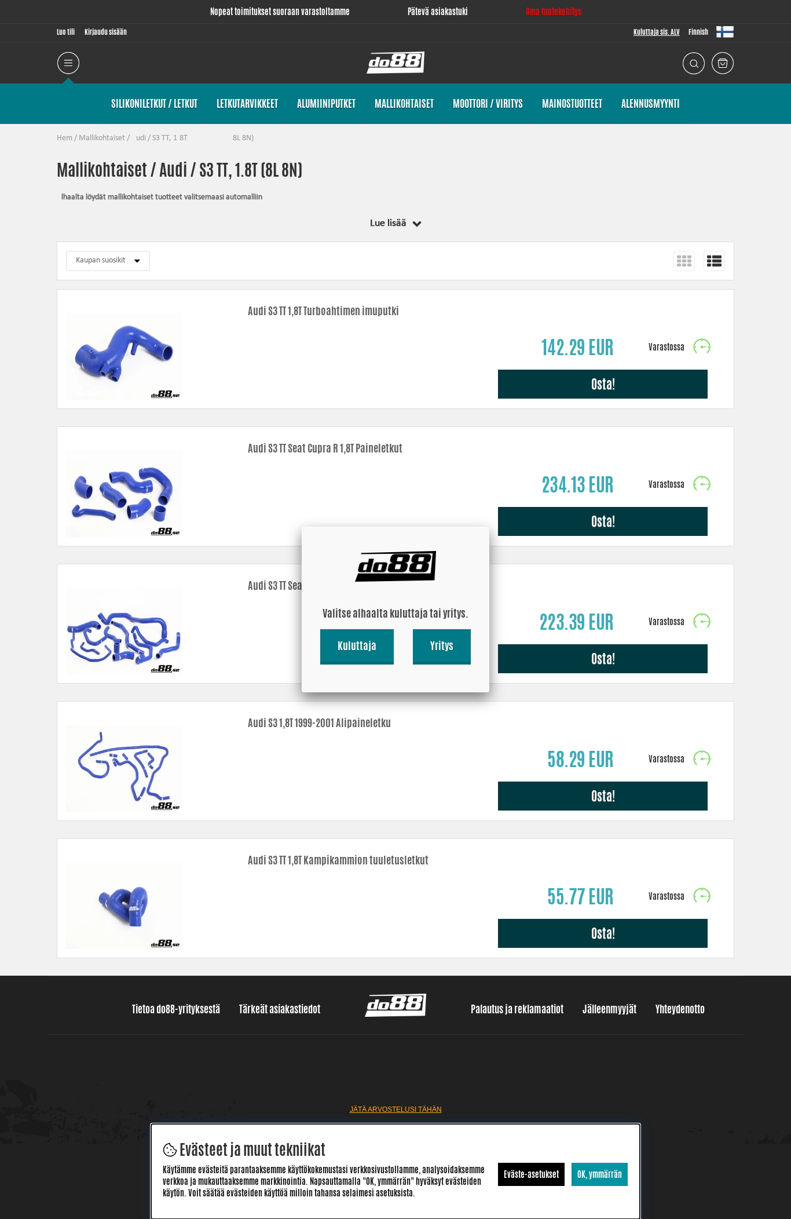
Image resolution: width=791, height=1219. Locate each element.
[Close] (489, 526)
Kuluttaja (357, 645)
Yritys (441, 645)
